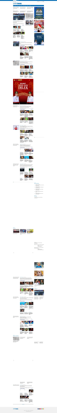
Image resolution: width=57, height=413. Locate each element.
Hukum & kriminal (24, 5)
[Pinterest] (40, 408)
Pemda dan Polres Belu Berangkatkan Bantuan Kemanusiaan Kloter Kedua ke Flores (29, 25)
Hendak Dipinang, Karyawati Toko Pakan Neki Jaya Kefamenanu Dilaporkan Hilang (29, 18)
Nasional (15, 5)
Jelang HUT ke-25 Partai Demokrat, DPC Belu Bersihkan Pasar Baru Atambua (16, 233)
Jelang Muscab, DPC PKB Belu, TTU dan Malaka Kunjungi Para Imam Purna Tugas (29, 233)
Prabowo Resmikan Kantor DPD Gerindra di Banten (39, 191)
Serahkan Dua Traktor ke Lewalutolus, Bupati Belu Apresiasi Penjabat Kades (41, 249)
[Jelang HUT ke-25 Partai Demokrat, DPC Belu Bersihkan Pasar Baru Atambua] (16, 231)
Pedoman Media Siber (31, 410)
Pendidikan (30, 5)
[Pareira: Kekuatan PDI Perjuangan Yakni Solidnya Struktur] (30, 8)
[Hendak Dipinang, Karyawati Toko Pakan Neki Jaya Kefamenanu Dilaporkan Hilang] (29, 15)
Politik (19, 5)
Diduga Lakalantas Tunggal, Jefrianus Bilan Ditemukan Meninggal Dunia (15, 382)
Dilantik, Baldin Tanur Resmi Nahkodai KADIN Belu (40, 246)
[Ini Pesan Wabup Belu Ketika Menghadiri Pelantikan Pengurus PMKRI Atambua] (16, 134)
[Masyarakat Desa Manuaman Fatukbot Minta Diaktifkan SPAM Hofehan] (16, 325)
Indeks (15, 1)
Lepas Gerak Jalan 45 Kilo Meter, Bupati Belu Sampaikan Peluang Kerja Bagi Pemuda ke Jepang (36, 342)
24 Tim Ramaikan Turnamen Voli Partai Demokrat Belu (33, 0)
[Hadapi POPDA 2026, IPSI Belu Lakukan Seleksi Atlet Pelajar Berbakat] (41, 319)
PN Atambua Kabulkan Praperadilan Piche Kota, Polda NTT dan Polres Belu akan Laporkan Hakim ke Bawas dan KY (30, 341)
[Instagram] (41, 408)
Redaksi (28, 410)
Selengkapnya (23, 404)
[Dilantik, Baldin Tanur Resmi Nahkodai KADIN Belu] (39, 244)
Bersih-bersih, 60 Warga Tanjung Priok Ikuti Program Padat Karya (39, 193)
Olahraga (27, 5)
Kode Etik (26, 410)
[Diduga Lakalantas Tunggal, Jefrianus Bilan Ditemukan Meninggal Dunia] (16, 359)
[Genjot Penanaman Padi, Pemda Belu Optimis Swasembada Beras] (39, 219)
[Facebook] (37, 408)
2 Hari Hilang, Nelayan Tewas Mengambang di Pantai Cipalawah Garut (39, 187)
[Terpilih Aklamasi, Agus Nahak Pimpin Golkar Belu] (23, 231)
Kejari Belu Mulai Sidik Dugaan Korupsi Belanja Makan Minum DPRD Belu (23, 382)
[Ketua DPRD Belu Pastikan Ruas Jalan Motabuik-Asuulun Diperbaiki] (16, 394)
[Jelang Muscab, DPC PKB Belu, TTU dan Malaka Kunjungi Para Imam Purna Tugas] (30, 231)
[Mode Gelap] (43, 1)
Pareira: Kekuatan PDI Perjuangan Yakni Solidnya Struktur (30, 11)
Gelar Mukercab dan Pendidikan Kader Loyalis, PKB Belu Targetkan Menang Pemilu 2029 (23, 11)
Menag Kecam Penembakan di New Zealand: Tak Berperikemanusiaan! (40, 185)
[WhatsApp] (42, 408)
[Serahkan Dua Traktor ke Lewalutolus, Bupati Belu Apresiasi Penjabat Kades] (39, 248)
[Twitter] (39, 408)
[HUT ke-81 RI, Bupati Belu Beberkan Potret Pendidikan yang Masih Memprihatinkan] (16, 153)
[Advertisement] (39, 256)
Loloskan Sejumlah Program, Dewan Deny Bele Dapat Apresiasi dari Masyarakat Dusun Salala (16, 11)
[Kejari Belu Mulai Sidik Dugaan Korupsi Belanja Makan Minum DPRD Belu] (23, 359)
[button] (42, 1)
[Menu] (13, 1)
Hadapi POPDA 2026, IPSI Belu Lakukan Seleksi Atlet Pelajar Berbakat (41, 342)
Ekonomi (21, 5)
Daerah (17, 5)
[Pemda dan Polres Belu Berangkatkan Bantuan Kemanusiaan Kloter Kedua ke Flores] (29, 22)
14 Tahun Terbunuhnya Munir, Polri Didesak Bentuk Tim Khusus (39, 189)
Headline (20, 41)
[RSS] (43, 408)
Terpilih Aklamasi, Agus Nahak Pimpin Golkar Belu (22, 233)
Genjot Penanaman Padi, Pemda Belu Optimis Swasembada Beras (38, 243)
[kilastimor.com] (17, 3)
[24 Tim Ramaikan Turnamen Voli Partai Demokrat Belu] (19, 16)
